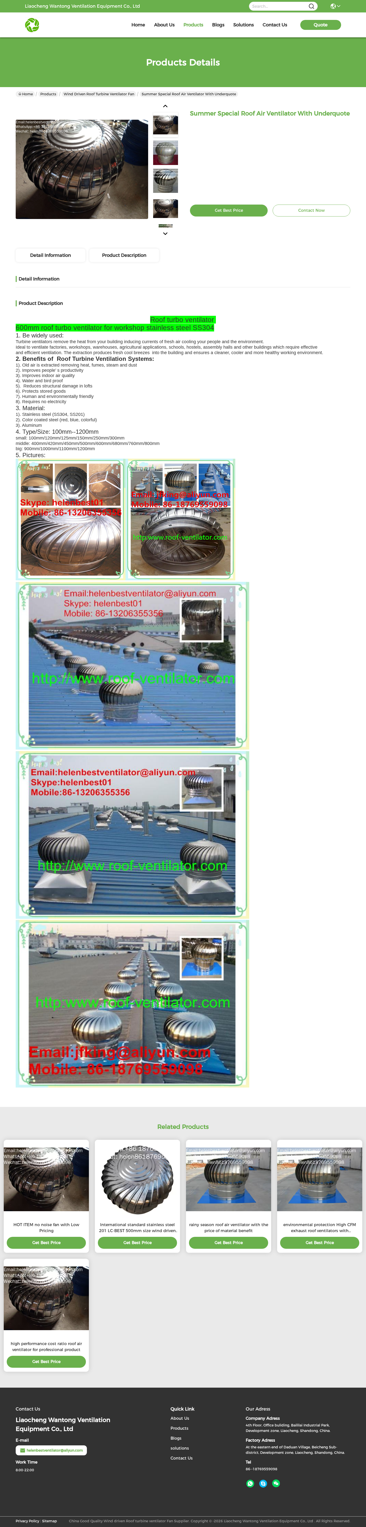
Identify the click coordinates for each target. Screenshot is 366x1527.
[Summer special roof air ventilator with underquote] (82, 169)
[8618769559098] (250, 1484)
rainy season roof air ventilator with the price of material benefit (228, 1227)
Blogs (176, 1438)
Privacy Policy (27, 1521)
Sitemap (49, 1521)
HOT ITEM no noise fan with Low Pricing (46, 1227)
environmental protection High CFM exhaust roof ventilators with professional (319, 1228)
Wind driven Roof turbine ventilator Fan (99, 94)
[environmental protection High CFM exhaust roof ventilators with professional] (319, 1179)
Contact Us (182, 1458)
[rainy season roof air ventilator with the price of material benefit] (228, 1179)
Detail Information (50, 255)
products (193, 25)
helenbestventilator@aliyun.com (55, 1450)
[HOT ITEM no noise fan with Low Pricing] (46, 1179)
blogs (218, 25)
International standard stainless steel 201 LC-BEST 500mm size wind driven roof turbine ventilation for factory (137, 1228)
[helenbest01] (263, 1484)
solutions (243, 25)
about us (164, 25)
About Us (180, 1418)
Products (48, 94)
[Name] (311, 6)
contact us (275, 25)
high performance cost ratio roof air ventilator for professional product (46, 1346)
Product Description (124, 255)
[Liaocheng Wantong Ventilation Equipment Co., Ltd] (52, 24)
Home (138, 25)
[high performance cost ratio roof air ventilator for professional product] (46, 1298)
